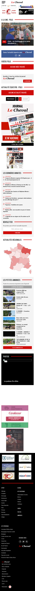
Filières (19, 501)
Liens (3, 583)
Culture (19, 499)
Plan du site (5, 581)
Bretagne (3, 534)
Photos (19, 512)
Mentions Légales (6, 576)
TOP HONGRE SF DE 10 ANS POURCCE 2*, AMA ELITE (23, 341)
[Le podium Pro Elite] (17, 371)
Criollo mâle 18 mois (22, 297)
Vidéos (19, 508)
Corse (2, 538)
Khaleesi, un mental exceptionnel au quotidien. (21, 326)
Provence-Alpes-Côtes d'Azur (8, 557)
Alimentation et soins (23, 494)
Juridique (20, 504)
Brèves (19, 497)
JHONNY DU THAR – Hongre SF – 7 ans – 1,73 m (23, 305)
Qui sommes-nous (6, 564)
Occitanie (3, 553)
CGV (3, 578)
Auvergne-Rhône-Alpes (7, 529)
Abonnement (5, 574)
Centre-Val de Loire (6, 536)
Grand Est (3, 541)
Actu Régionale (5, 526)
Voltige (3, 517)
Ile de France (4, 545)
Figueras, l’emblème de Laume (14, 204)
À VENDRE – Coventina (22, 311)
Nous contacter (5, 566)
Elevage (19, 488)
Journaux (4, 571)
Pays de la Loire (5, 555)
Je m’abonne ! (27, 81)
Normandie (4, 548)
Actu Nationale (21, 491)
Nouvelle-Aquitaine (6, 550)
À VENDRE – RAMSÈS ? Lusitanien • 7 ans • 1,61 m (23, 333)
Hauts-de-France (5, 543)
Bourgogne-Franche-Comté (8, 531)
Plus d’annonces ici (17, 347)
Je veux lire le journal (17, 144)
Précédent (11, 99)
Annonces (20, 515)
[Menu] (3, 2)
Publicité (4, 569)
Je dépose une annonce (17, 287)
